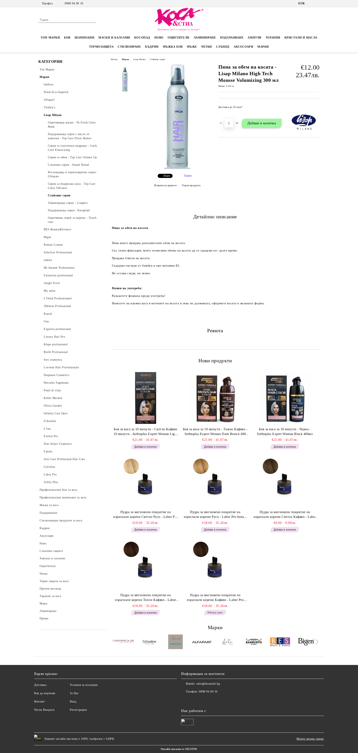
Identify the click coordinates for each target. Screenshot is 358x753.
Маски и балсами (114, 37)
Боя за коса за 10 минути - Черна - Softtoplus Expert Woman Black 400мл (285, 431)
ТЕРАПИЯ (273, 37)
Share (166, 175)
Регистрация (78, 709)
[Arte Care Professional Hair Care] (227, 642)
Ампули (254, 37)
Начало (114, 59)
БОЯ (67, 37)
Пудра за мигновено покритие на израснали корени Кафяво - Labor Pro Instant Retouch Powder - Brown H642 (215, 597)
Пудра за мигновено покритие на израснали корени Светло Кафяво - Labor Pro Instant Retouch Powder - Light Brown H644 (285, 514)
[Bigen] (306, 642)
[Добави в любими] (317, 108)
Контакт (39, 701)
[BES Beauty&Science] (280, 642)
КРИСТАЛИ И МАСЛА (300, 37)
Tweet (188, 175)
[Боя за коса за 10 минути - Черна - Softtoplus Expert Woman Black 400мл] (284, 398)
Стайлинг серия (157, 59)
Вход (73, 701)
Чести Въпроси (44, 709)
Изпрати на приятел (165, 185)
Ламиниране (205, 37)
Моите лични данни (310, 738)
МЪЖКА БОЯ (173, 46)
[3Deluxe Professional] (175, 642)
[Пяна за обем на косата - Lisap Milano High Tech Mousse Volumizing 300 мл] (177, 168)
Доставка (40, 685)
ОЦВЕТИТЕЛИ (178, 37)
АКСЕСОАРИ (243, 46)
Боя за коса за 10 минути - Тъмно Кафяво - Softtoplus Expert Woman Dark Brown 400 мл (215, 431)
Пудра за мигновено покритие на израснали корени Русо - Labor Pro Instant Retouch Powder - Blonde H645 (215, 514)
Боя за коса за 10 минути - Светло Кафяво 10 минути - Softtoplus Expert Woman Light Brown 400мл (146, 431)
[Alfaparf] (201, 642)
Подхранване (231, 37)
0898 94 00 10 (74, 3)
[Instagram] (317, 3)
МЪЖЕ (192, 46)
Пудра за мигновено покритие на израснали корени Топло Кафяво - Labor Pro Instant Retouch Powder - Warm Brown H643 (146, 597)
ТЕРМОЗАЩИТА (101, 46)
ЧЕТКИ (206, 46)
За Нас (74, 693)
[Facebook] (311, 3)
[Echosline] (149, 642)
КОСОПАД (142, 37)
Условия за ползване (84, 685)
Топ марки (50, 37)
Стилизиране (129, 46)
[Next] (316, 642)
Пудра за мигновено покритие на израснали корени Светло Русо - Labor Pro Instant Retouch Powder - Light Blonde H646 (145, 514)
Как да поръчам (44, 693)
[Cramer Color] (123, 642)
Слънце (223, 46)
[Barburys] (253, 642)
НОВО (158, 37)
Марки (263, 46)
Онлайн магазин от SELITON (179, 749)
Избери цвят (215, 612)
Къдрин (151, 46)
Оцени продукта (191, 185)
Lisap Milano (139, 59)
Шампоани (84, 37)
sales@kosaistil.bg (208, 683)
